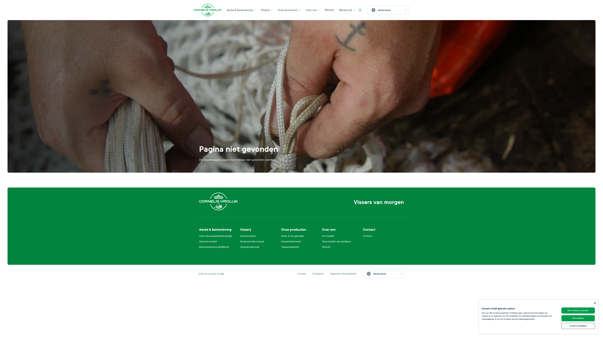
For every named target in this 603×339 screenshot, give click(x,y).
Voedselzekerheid (291, 241)
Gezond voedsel (208, 241)
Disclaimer (318, 273)
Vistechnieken (248, 235)
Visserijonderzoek (249, 246)
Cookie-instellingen (578, 326)
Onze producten (288, 10)
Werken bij (345, 10)
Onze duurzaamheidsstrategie (215, 235)
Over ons (311, 10)
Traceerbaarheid (290, 246)
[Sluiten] (595, 303)
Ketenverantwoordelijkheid (214, 246)
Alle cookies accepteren (578, 310)
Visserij (265, 10)
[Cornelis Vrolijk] (208, 10)
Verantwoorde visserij (252, 241)
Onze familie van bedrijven (336, 241)
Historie (326, 246)
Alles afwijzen (578, 318)
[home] (202, 180)
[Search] (360, 10)
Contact (367, 235)
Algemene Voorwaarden (343, 273)
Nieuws (329, 10)
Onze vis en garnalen (292, 235)
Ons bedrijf (328, 235)
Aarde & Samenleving (240, 10)
